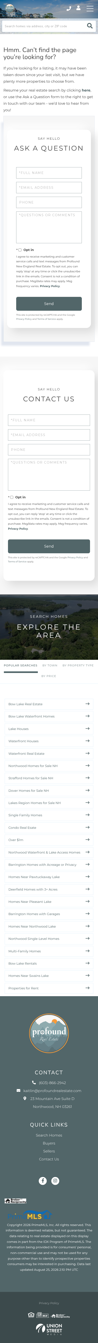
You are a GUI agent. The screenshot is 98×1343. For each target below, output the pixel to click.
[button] (90, 26)
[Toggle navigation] (90, 8)
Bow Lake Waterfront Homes (31, 716)
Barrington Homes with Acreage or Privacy (42, 865)
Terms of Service (46, 319)
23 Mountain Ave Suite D (52, 1103)
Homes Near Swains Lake (28, 976)
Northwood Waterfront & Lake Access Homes (44, 852)
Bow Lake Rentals (22, 963)
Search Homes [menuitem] (49, 1135)
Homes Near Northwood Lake (32, 926)
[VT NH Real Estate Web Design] (49, 1329)
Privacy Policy (50, 286)
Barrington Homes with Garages (34, 914)
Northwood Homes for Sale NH (33, 766)
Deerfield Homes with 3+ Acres (32, 889)
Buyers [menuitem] (49, 1143)
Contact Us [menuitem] (49, 1159)
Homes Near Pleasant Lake (29, 902)
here (86, 90)
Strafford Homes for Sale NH (30, 778)
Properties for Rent (23, 988)
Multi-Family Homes (24, 951)
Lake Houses (18, 729)
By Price (48, 676)
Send (49, 304)
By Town (49, 665)
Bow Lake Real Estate (25, 704)
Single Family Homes (25, 815)
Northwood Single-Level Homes (33, 939)
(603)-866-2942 (69, 8)
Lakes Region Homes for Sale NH (34, 803)
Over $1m (15, 840)
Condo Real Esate (22, 828)
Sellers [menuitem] (49, 1151)
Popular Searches (20, 665)
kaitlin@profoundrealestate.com (52, 1091)
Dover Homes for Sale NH (28, 791)
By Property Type (78, 665)
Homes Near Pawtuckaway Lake (34, 877)
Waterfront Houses (23, 741)
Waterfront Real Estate (26, 754)
